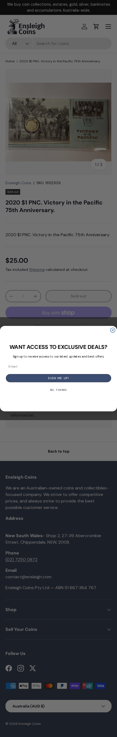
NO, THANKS (58, 389)
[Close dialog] (112, 330)
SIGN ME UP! (58, 378)
